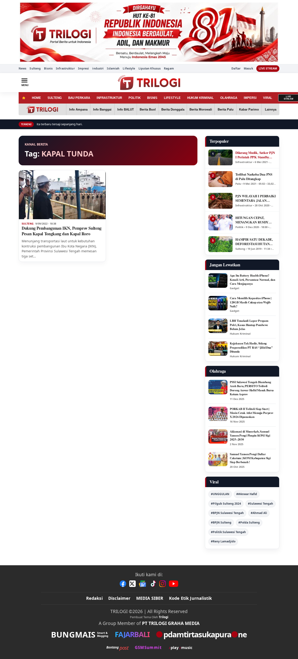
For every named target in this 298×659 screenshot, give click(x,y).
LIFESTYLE (172, 98)
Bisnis (48, 68)
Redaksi (94, 598)
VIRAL (267, 98)
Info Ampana (78, 109)
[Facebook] (123, 583)
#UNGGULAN (220, 494)
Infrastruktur (65, 68)
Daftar (235, 68)
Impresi (83, 68)
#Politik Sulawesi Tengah (228, 532)
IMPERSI (250, 98)
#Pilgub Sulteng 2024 (226, 504)
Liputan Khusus (150, 68)
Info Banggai (102, 109)
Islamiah (113, 68)
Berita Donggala (172, 109)
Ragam (169, 68)
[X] (132, 583)
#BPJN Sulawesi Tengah (227, 513)
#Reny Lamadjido (223, 541)
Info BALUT (125, 109)
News (22, 68)
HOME (36, 98)
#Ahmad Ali (259, 513)
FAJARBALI (132, 634)
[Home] (24, 98)
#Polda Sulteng (249, 522)
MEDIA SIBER (149, 598)
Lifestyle (129, 68)
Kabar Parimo (249, 109)
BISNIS (152, 98)
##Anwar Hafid (246, 494)
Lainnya (270, 109)
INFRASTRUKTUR (109, 98)
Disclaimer (119, 598)
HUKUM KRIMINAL (200, 98)
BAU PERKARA (79, 98)
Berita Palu (226, 109)
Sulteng (35, 68)
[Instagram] (162, 583)
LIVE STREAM (268, 68)
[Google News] (143, 583)
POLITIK (135, 98)
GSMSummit (148, 647)
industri (98, 68)
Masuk (248, 68)
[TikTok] (153, 583)
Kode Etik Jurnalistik (190, 598)
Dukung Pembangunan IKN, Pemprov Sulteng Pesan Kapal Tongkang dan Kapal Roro (62, 231)
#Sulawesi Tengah (260, 504)
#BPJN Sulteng (221, 522)
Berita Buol (148, 109)
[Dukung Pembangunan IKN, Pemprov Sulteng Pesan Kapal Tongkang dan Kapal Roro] (62, 194)
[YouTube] (173, 583)
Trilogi (163, 617)
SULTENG (54, 98)
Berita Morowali (201, 109)
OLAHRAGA (228, 98)
